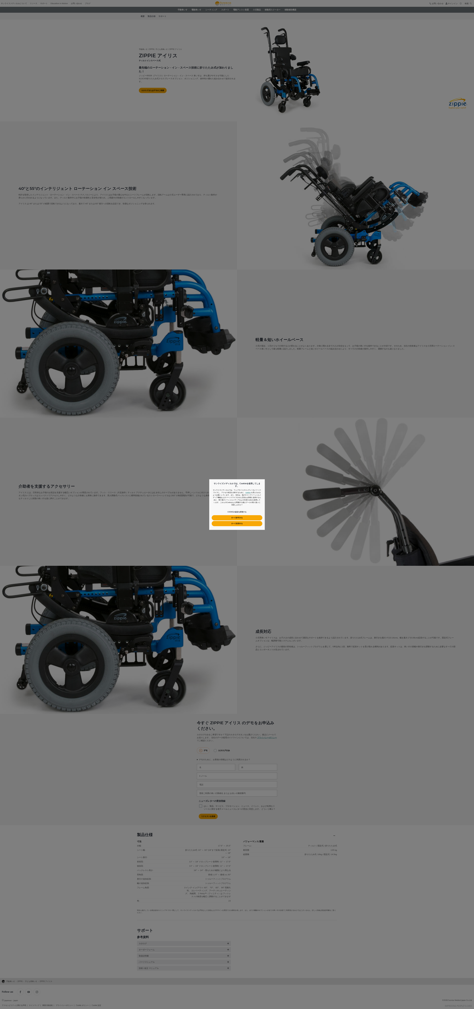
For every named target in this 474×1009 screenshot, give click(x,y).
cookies (248, 492)
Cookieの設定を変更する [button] (237, 512)
